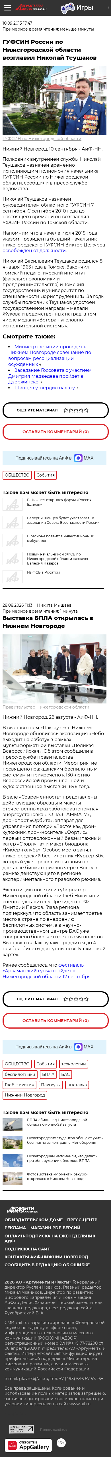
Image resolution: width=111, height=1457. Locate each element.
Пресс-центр (82, 1219)
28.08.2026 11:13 (17, 605)
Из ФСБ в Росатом (43, 572)
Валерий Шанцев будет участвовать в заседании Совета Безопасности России (63, 520)
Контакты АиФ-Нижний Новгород (46, 1256)
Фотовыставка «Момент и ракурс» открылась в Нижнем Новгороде (57, 1176)
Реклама (15, 1227)
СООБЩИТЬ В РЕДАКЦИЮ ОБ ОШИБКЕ (47, 1264)
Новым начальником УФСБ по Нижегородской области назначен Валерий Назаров (58, 558)
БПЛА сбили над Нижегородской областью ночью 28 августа (57, 1122)
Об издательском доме (34, 1219)
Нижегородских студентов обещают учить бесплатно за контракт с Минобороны (65, 1140)
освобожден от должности (34, 250)
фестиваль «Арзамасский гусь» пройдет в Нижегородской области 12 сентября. (47, 971)
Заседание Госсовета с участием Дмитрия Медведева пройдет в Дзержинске (50, 376)
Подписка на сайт (27, 1249)
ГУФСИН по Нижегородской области (42, 138)
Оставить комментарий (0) (55, 431)
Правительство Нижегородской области (46, 707)
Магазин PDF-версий (55, 1227)
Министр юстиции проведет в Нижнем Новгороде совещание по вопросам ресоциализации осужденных (49, 355)
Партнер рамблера (53, 1429)
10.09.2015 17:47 (17, 23)
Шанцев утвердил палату (45, 387)
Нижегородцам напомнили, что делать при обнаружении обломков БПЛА (62, 1158)
